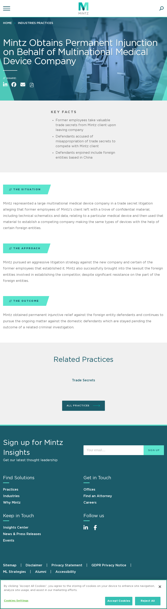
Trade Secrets (83, 380)
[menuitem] (8, 23)
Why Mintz (12, 502)
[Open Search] (161, 8)
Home (7, 23)
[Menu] (7, 8)
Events (8, 540)
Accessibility (65, 571)
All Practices (79, 406)
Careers (90, 502)
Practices (10, 489)
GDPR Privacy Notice (108, 565)
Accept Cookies (118, 601)
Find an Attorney (98, 496)
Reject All (148, 601)
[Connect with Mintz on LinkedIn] (88, 529)
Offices (89, 489)
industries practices (35, 23)
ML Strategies (14, 571)
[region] (83, 594)
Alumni (40, 571)
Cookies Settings (16, 600)
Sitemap (9, 565)
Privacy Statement (67, 565)
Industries (11, 496)
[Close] (159, 586)
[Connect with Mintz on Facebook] (98, 529)
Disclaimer (34, 565)
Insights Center (16, 527)
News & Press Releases (22, 534)
